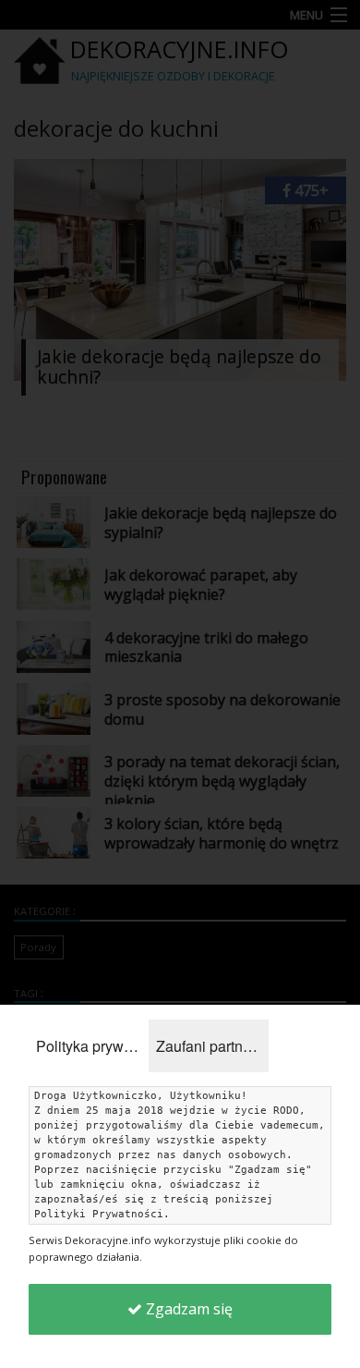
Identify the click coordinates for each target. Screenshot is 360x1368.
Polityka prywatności (92, 1046)
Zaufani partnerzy (212, 1046)
